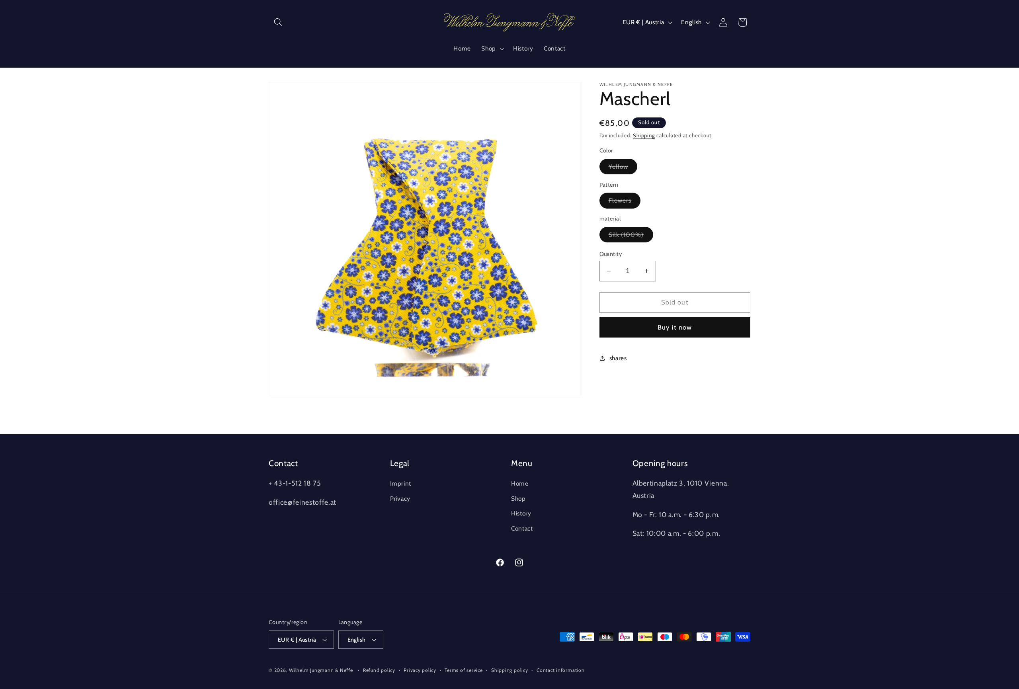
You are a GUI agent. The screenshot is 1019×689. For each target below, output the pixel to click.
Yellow (623, 168)
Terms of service (463, 670)
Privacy (400, 498)
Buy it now (675, 327)
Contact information (561, 670)
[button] (278, 22)
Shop (518, 498)
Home (520, 483)
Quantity (610, 254)
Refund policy (379, 670)
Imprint (401, 483)
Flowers (625, 202)
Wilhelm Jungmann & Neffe (321, 670)
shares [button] (618, 358)
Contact (522, 528)
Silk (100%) (631, 236)
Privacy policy (420, 670)
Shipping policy (509, 670)
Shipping (644, 135)
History (521, 513)
